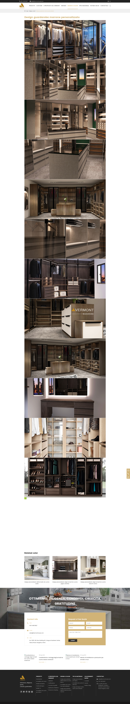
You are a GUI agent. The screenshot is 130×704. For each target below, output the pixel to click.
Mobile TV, (38, 688)
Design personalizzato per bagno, (78, 680)
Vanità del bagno (40, 686)
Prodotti (32, 6)
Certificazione (51, 683)
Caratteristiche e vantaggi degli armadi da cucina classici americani (51, 659)
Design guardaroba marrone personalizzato (45, 11)
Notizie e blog (94, 6)
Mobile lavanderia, (40, 683)
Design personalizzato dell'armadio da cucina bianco (65, 680)
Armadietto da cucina (41, 681)
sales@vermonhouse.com (36, 1)
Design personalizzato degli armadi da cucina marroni (65, 690)
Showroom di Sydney (53, 690)
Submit (73, 640)
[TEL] (128, 473)
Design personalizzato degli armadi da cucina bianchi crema (93, 583)
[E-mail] (128, 470)
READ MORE (42, 662)
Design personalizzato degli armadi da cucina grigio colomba (65, 583)
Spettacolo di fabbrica (53, 688)
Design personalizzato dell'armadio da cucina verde (37, 583)
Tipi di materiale (84, 6)
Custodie (39, 6)
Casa (27, 11)
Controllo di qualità (52, 685)
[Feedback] (128, 477)
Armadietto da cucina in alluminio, (78, 683)
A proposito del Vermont (52, 6)
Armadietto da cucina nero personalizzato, (65, 685)
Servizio (63, 6)
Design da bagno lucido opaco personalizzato (78, 687)
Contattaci (104, 6)
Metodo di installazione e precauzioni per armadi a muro (91, 659)
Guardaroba (39, 679)
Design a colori (73, 6)
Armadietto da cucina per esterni (41, 691)
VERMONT (50, 681)
